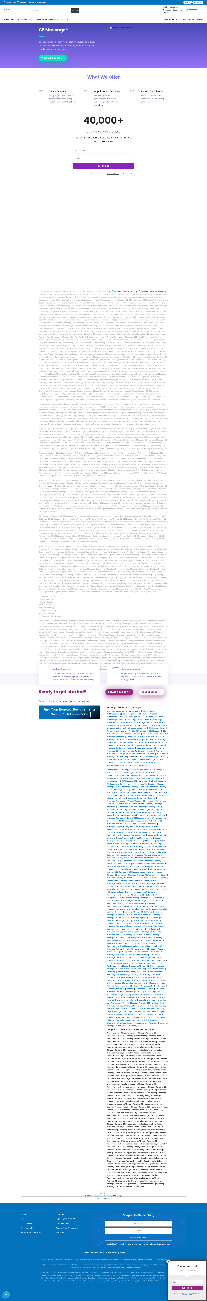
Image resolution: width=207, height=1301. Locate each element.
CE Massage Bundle (143, 722)
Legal (122, 1252)
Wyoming (111, 971)
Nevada (158, 838)
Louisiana (118, 841)
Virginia (159, 778)
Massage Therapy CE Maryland (152, 878)
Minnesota (154, 889)
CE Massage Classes (148, 714)
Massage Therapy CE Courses (132, 829)
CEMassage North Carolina (146, 826)
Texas (109, 815)
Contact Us (61, 1214)
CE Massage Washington (144, 784)
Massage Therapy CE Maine (119, 932)
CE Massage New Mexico (132, 861)
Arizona (130, 989)
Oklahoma (131, 1000)
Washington (147, 866)
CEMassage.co (149, 711)
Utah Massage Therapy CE (129, 974)
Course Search (150, 692)
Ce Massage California (149, 957)
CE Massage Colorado (132, 772)
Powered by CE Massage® (37, 2)
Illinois (163, 875)
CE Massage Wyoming (138, 917)
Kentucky (111, 974)
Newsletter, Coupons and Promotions (147, 969)
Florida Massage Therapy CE (146, 762)
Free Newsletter (27, 1228)
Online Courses (57, 91)
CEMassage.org (114, 714)
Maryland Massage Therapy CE (141, 745)
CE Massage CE (142, 725)
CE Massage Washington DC (138, 915)
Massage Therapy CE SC (124, 789)
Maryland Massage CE (146, 748)
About (63, 19)
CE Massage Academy (117, 731)
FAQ (145, 983)
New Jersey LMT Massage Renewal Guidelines (138, 980)
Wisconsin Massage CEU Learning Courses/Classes (141, 886)
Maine (164, 889)
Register (197, 2)
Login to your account (65, 1219)
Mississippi (125, 770)
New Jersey (112, 781)
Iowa (109, 1011)
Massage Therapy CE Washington (122, 878)
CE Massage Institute (137, 728)
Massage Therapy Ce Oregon (147, 923)
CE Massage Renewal (116, 728)
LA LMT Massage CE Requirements (129, 815)
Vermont (128, 841)
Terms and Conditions (92, 1252)
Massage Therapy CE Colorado (147, 932)
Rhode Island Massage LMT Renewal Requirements (140, 971)
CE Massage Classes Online (137, 719)
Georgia (117, 1011)
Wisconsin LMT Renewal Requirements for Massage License (132, 880)
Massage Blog (105, 1199)
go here (130, 680)
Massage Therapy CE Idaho (119, 818)
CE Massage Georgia (144, 852)
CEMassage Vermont (136, 997)
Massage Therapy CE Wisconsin (141, 798)
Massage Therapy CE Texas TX (129, 920)
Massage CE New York (137, 742)
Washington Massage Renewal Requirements (127, 1023)
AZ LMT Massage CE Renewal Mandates (132, 843)
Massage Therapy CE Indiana (135, 787)
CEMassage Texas (115, 719)
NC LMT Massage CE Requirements (135, 792)
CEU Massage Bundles (152, 734)
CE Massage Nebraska (148, 789)
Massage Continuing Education (140, 737)
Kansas (125, 1017)
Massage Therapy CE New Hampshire (140, 1011)
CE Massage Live (133, 711)
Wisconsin (158, 906)
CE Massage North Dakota (150, 1009)
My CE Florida (126, 762)
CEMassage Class (115, 717)
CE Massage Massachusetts (141, 872)
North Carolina (151, 929)
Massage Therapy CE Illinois (119, 960)
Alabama (147, 906)
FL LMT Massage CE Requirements (133, 781)
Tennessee (112, 829)
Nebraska (153, 821)
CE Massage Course (134, 717)
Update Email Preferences (67, 1228)
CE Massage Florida (154, 1014)
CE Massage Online (157, 728)
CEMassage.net (129, 714)
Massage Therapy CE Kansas (147, 954)
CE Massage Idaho (124, 855)
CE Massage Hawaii (134, 937)
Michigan (111, 809)
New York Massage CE (137, 739)
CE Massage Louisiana (127, 806)
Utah (142, 883)
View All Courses (51, 58)
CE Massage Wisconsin (127, 809)
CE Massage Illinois (134, 940)
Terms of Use (11, 2)
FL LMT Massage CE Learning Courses (135, 846)
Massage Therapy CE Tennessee (142, 824)
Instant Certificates (152, 91)
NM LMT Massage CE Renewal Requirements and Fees (141, 863)
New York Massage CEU (122, 852)
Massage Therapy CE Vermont (148, 855)
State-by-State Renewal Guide (69, 714)
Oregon (127, 784)
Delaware (154, 952)
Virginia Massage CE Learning (140, 801)
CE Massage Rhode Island (142, 895)
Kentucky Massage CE (129, 756)
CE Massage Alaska (139, 889)
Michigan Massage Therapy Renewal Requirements (129, 994)
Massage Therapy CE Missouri (130, 929)
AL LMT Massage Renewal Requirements (135, 838)
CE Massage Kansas (145, 778)
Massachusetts (114, 935)
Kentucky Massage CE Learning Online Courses (136, 1020)
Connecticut (145, 946)
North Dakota (124, 804)
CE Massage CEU (158, 725)
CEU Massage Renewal (130, 734)
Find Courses (26, 1223)
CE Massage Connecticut (140, 986)
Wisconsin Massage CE (117, 765)
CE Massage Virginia (144, 989)
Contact (23, 2)
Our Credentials (171, 19)
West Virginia (113, 889)
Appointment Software (107, 91)
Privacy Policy (113, 174)
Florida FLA (160, 960)
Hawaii (147, 935)
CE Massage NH (127, 778)
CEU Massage (154, 731)
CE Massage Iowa (141, 818)
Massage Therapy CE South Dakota (122, 883)
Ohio (109, 841)
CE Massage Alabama (157, 829)
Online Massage (171, 7)
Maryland (129, 826)
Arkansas (153, 1023)
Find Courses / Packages (22, 19)
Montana (158, 897)
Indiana (133, 1009)
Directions (60, 1232)
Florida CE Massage (137, 731)
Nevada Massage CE (149, 759)
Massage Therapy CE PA (149, 806)
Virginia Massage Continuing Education (137, 754)
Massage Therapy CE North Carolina (123, 909)
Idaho (140, 1014)
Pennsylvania (112, 770)
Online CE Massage (115, 711)
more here (98, 105)
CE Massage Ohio (153, 991)
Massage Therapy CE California (138, 912)
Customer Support (131, 669)
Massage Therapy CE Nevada (120, 858)
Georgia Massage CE (138, 765)
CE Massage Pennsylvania (119, 892)
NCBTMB (124, 889)
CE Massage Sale (124, 722)
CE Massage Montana (132, 935)
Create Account (118, 692)
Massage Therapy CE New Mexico (144, 1003)
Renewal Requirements (47, 19)
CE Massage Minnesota (144, 841)
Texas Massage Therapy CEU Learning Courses (127, 952)
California (129, 812)
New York (121, 1000)
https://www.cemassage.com (120, 291)
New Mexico (123, 966)
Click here (71, 102)
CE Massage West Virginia (143, 1017)
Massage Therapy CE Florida (148, 812)
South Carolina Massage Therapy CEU (135, 897)
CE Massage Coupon (154, 717)
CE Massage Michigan (155, 815)
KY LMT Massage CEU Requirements (131, 821)
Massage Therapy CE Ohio (142, 966)
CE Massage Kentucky (131, 906)
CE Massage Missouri (141, 770)
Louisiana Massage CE (128, 759)
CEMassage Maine (130, 946)
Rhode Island (150, 772)
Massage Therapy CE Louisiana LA (122, 957)
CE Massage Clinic (125, 725)
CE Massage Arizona (156, 949)
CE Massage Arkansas (144, 960)
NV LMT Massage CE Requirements (139, 795)
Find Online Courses (193, 19)
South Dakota (138, 804)
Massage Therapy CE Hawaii (121, 832)
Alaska (129, 954)
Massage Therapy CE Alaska (119, 926)
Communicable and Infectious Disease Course (127, 775)
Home (6, 19)
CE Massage (133, 1026)
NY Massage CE (156, 742)
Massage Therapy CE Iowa (133, 835)
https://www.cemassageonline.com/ (150, 291)
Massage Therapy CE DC (129, 977)
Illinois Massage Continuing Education (136, 751)
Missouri (125, 895)
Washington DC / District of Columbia (123, 866)
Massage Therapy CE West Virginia (143, 875)
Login (187, 2)
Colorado (128, 923)
